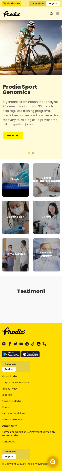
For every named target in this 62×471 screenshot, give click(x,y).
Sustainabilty (9, 425)
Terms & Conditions (13, 413)
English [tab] (53, 3)
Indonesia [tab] (38, 3)
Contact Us (8, 441)
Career (6, 407)
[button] (29, 153)
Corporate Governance (15, 382)
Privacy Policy (10, 388)
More (10, 135)
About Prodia (9, 376)
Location (7, 395)
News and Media (11, 401)
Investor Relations (12, 419)
